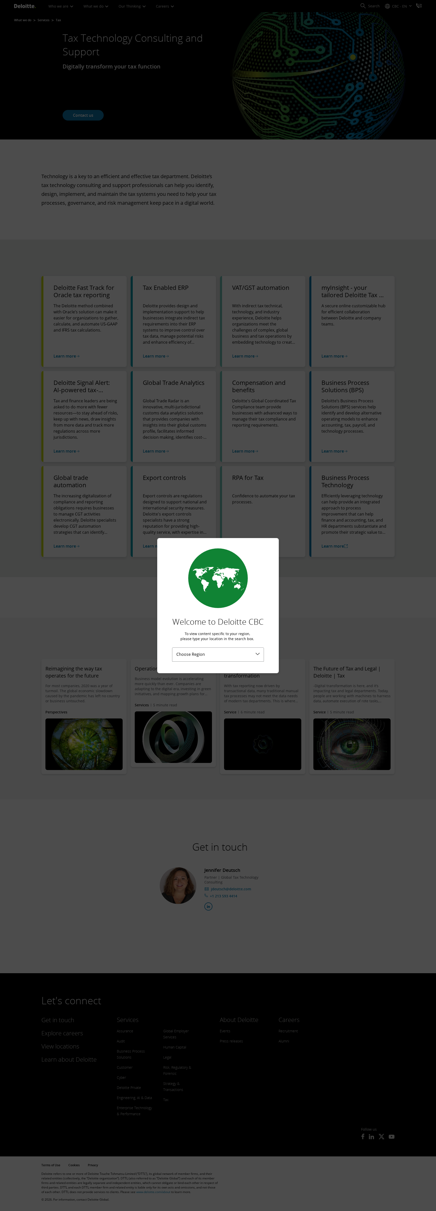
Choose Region (190, 654)
